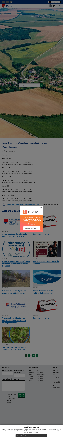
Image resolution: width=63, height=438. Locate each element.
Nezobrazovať (36, 208)
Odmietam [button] (43, 436)
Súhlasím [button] (19, 436)
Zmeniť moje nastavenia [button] (31, 436)
